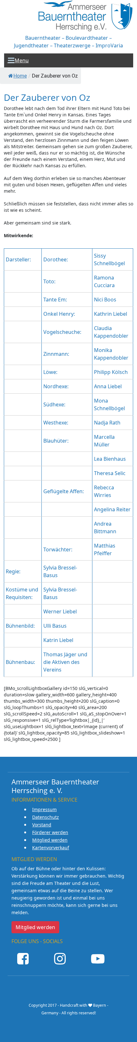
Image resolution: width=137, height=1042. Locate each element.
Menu (18, 60)
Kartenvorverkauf (50, 848)
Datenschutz (45, 817)
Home (20, 75)
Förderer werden (50, 832)
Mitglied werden (50, 840)
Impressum (44, 809)
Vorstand (41, 825)
